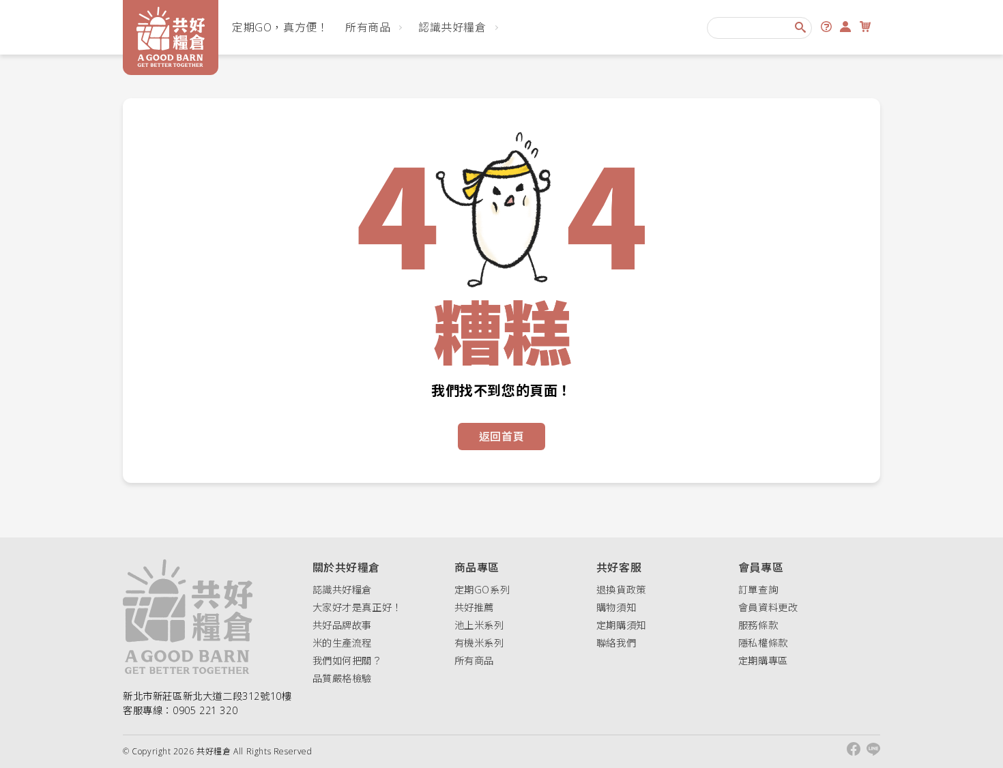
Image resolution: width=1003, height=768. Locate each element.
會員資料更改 (768, 607)
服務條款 (758, 625)
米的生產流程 (342, 642)
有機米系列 (479, 642)
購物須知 (616, 607)
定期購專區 (763, 660)
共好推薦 (474, 607)
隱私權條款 (763, 642)
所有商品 (367, 27)
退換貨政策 (621, 589)
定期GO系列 (482, 589)
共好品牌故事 (342, 625)
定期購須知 (621, 625)
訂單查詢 (758, 589)
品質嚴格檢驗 (342, 678)
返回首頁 (501, 436)
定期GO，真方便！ (280, 27)
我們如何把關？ (347, 660)
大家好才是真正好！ (357, 607)
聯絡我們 (616, 642)
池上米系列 (479, 625)
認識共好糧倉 (452, 27)
